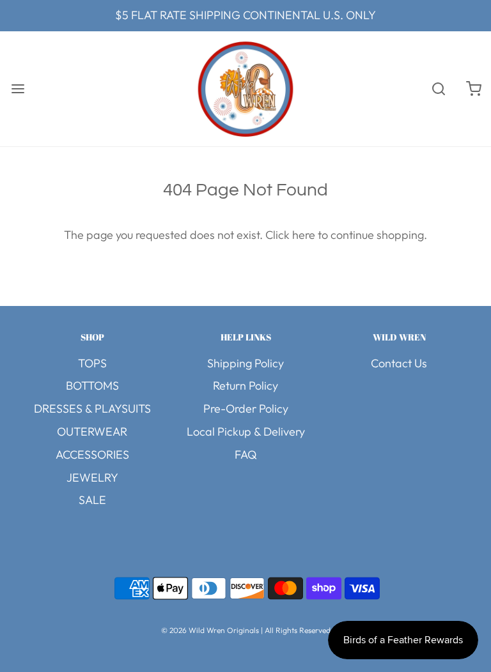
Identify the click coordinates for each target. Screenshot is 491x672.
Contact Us (399, 363)
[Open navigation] (17, 88)
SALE (92, 500)
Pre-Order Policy (245, 408)
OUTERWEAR (92, 431)
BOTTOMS (92, 385)
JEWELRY (92, 477)
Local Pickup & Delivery (246, 431)
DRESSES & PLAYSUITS (92, 408)
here (303, 234)
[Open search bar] (438, 88)
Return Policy (245, 385)
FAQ (246, 454)
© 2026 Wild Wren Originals (210, 630)
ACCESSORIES (92, 454)
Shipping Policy (245, 363)
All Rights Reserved (298, 630)
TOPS (92, 363)
